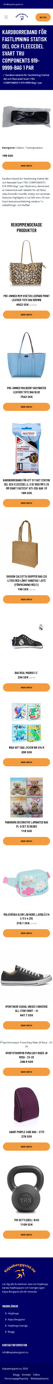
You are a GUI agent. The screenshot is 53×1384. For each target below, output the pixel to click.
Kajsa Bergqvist (16, 1319)
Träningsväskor (34, 147)
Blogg (11, 1331)
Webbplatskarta (39, 1378)
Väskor (20, 147)
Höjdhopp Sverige (18, 1325)
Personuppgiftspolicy (16, 1378)
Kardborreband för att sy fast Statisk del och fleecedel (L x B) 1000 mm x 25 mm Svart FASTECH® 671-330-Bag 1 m (26, 484)
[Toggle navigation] (6, 17)
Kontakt (26, 1374)
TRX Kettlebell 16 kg (26, 1220)
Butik (43, 17)
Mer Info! (26, 165)
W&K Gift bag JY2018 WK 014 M (26, 747)
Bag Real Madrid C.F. (26, 673)
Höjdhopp (13, 1313)
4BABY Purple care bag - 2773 (26, 1132)
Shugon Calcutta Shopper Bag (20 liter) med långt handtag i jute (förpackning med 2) (26, 580)
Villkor (36, 1374)
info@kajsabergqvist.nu (13, 4)
